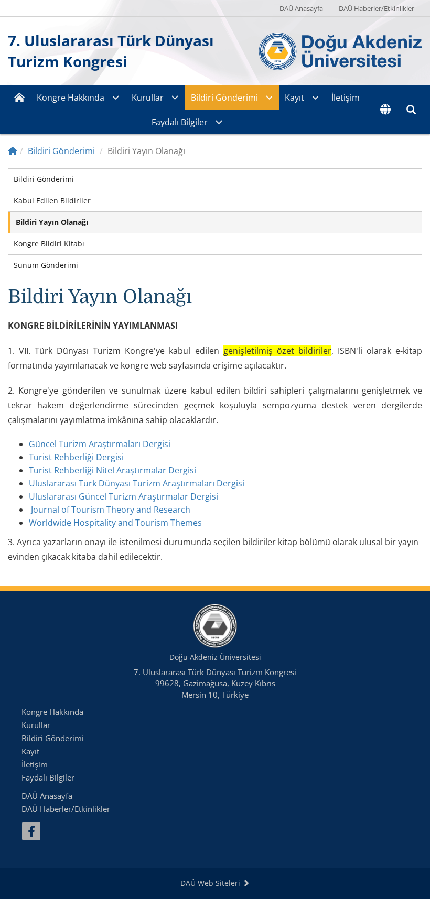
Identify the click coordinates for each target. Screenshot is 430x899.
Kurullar (148, 97)
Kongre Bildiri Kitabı (49, 243)
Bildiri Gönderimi (224, 97)
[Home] (12, 151)
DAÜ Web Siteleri (211, 883)
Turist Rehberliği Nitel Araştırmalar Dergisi (112, 470)
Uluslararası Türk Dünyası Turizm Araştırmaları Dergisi (136, 483)
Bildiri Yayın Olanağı (52, 222)
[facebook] (31, 831)
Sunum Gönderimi (46, 265)
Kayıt (294, 97)
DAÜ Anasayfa (301, 8)
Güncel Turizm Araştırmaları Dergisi (99, 444)
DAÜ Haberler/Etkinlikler (376, 8)
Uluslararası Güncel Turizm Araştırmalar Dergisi (123, 496)
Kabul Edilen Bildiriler (52, 200)
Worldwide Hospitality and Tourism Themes (115, 522)
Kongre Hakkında (70, 97)
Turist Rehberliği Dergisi (76, 457)
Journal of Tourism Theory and (91, 509)
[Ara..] (411, 109)
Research (171, 509)
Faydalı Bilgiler (180, 122)
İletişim (345, 97)
